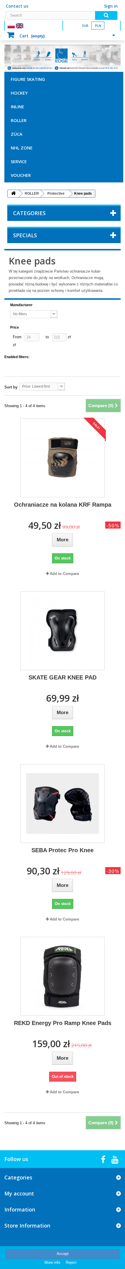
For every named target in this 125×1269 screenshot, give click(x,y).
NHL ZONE (22, 148)
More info (52, 1262)
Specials (25, 235)
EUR (85, 25)
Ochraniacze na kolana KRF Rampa (62, 504)
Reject (71, 1262)
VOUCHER (21, 175)
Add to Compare (64, 573)
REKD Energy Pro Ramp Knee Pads (62, 1023)
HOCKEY (19, 93)
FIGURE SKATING (28, 79)
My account (19, 1193)
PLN (98, 25)
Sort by (10, 387)
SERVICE (19, 161)
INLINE (17, 106)
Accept (63, 1253)
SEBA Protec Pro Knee (62, 850)
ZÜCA (16, 134)
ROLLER (18, 120)
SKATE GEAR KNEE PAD (62, 677)
